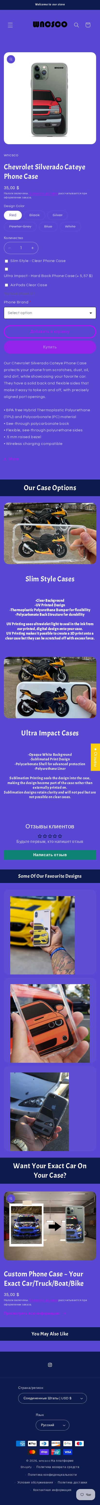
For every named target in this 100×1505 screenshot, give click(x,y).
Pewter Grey (23, 228)
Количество (13, 238)
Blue (51, 228)
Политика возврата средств (57, 1467)
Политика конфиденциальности (52, 1475)
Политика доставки (72, 1482)
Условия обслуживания (35, 1482)
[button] (10, 24)
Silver (60, 216)
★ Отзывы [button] (95, 757)
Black (37, 216)
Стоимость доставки (43, 193)
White (73, 228)
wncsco (44, 1461)
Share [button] (14, 459)
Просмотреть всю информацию (32, 1313)
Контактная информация (52, 1490)
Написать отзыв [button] (50, 855)
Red (13, 215)
